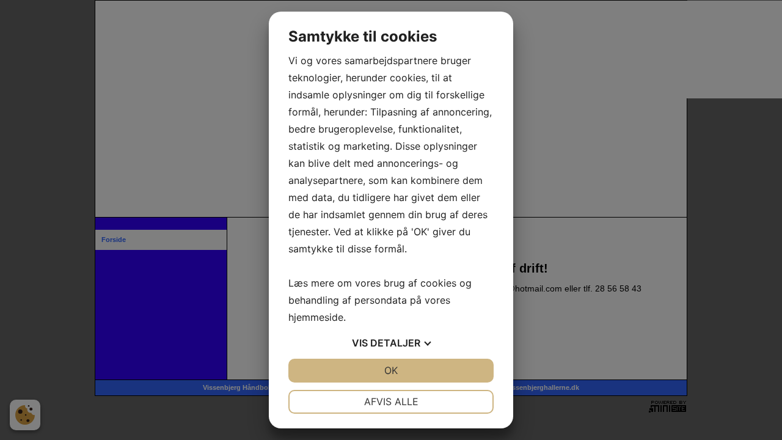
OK (391, 370)
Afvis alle (391, 401)
